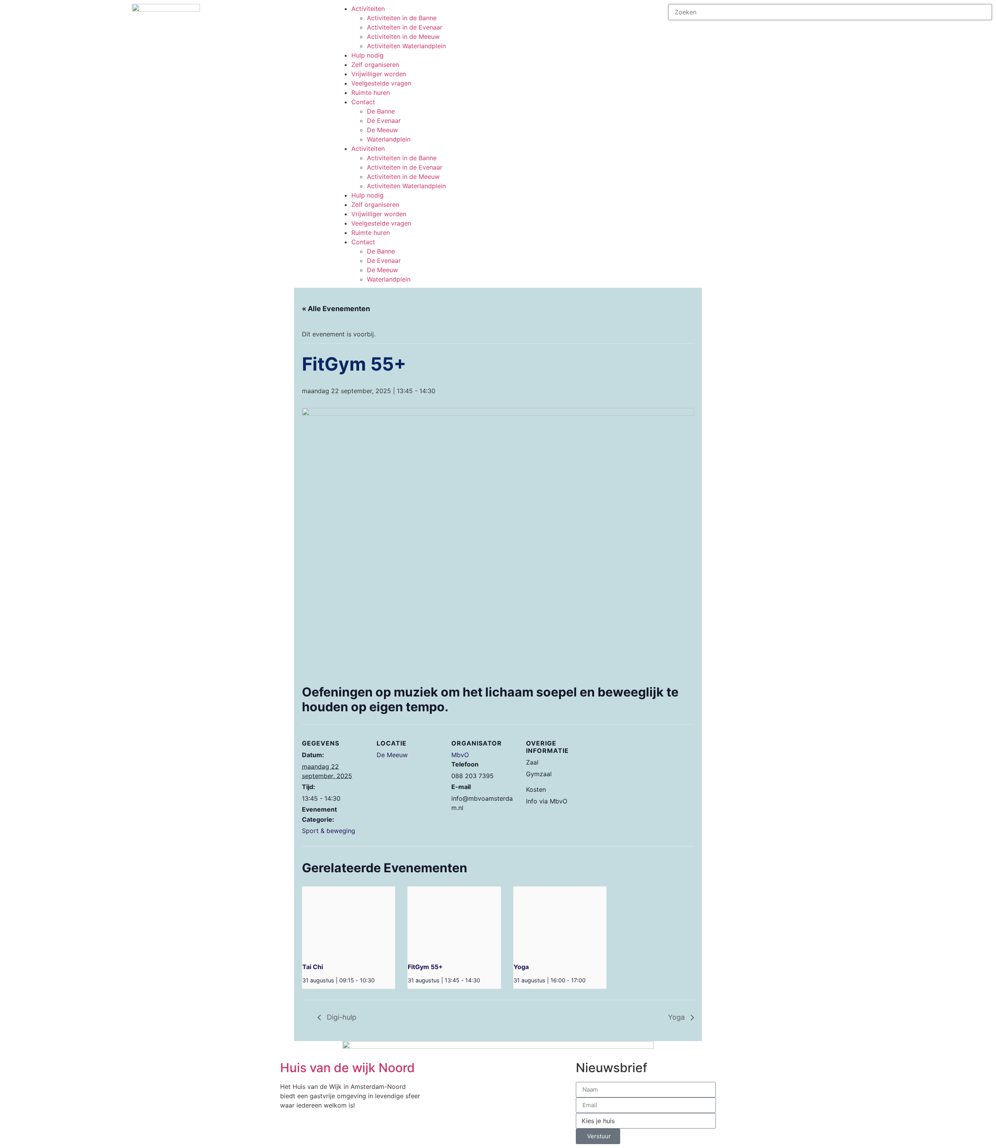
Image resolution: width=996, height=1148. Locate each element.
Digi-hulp (340, 1017)
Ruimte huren (370, 92)
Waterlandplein (388, 139)
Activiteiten (368, 8)
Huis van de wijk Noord (347, 1067)
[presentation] (348, 921)
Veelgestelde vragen (381, 83)
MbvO (460, 755)
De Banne (381, 111)
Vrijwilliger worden (378, 74)
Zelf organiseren (375, 64)
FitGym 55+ (425, 967)
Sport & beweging (328, 831)
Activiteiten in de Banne (402, 18)
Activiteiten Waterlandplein (406, 46)
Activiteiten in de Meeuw (403, 36)
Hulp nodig (367, 55)
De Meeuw (382, 130)
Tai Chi (312, 967)
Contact (363, 102)
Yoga (521, 967)
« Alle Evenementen (336, 308)
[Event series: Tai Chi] (377, 980)
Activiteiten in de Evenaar (404, 27)
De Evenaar (384, 120)
